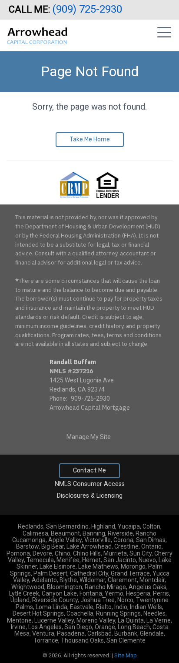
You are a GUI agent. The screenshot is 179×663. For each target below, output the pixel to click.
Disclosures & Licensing (90, 495)
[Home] (37, 32)
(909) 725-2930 (88, 9)
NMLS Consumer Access (90, 484)
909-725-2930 (90, 398)
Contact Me (89, 470)
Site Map (125, 655)
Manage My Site (88, 436)
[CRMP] (76, 184)
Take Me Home (90, 139)
